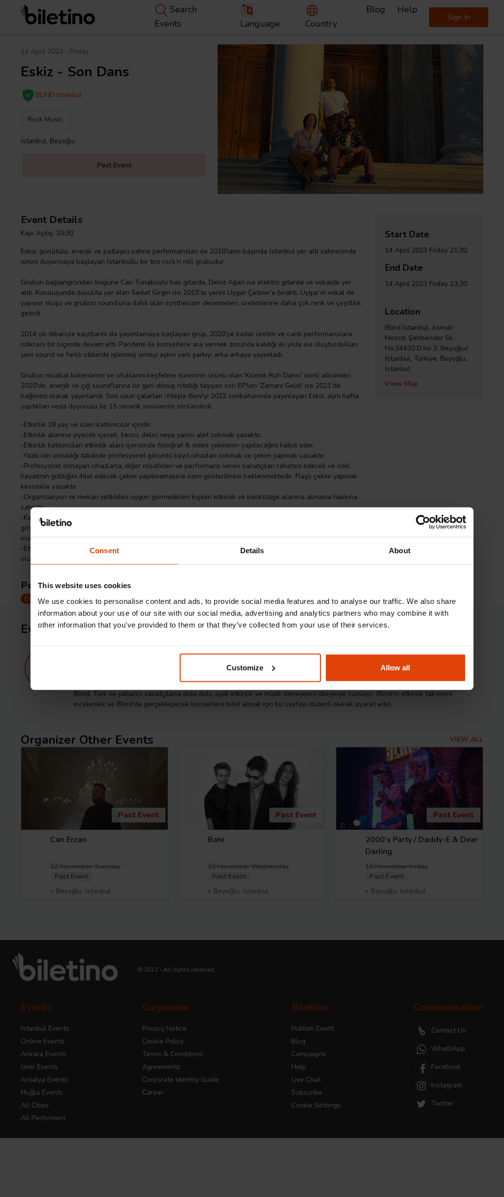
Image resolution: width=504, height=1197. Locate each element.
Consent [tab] (104, 550)
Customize (244, 667)
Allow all (395, 667)
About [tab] (399, 550)
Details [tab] (252, 550)
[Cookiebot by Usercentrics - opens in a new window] (423, 522)
